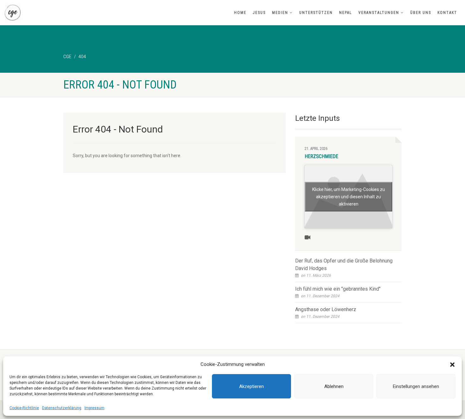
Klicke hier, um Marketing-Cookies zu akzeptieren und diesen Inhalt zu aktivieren (348, 196)
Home (240, 12)
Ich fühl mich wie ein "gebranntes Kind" (338, 289)
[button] (452, 364)
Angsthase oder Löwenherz (325, 309)
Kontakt (447, 12)
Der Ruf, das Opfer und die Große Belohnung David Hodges (344, 264)
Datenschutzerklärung (61, 408)
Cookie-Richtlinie (24, 408)
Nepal (345, 12)
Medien (280, 12)
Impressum (94, 408)
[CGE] (77, 13)
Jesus (259, 12)
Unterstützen (316, 12)
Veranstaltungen (378, 12)
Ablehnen (334, 386)
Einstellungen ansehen (416, 386)
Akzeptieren (251, 386)
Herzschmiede (321, 156)
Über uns (420, 12)
